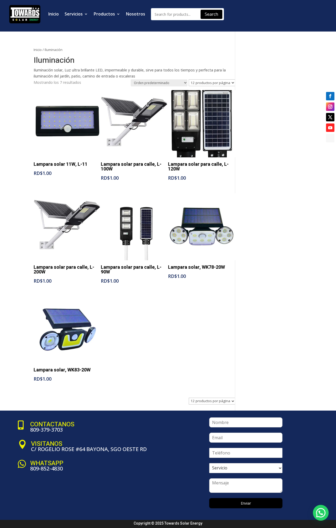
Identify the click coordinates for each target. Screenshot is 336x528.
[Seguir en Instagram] (330, 106)
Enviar (246, 503)
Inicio (53, 14)
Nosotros (135, 14)
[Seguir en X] (330, 117)
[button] (321, 513)
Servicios (74, 14)
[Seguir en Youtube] (330, 127)
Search (211, 14)
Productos (104, 14)
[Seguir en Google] (330, 138)
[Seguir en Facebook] (330, 96)
